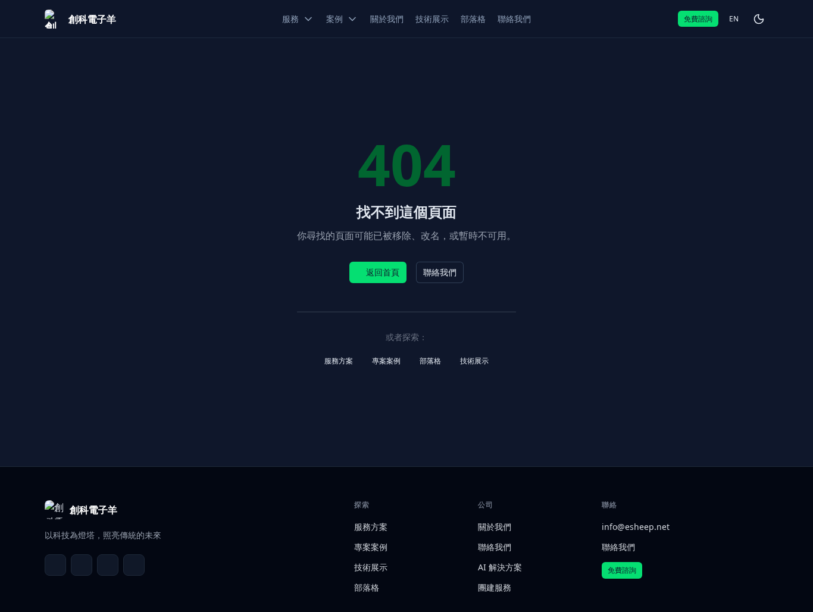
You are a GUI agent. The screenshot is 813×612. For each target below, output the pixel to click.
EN (734, 19)
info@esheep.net (636, 526)
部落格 (430, 361)
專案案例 (386, 361)
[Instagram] (134, 565)
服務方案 (338, 361)
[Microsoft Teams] (81, 565)
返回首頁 (382, 272)
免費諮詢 (698, 19)
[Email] (55, 565)
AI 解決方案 (500, 567)
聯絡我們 (439, 272)
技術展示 (474, 361)
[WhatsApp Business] (107, 565)
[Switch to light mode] (758, 19)
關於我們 (494, 526)
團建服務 (494, 587)
